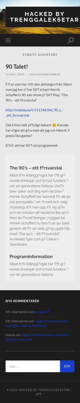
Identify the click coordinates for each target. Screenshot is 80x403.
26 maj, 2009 (15, 74)
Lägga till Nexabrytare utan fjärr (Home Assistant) (37, 323)
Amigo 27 (41, 312)
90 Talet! (17, 66)
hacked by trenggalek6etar (44, 16)
